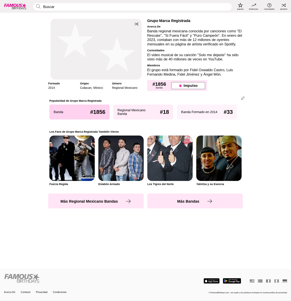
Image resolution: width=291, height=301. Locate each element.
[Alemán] (285, 280)
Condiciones (60, 292)
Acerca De (9, 292)
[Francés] (268, 280)
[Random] (136, 24)
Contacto (25, 292)
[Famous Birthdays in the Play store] (232, 281)
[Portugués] (260, 280)
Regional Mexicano (124, 87)
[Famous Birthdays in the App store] (212, 281)
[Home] (74, 278)
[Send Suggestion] (243, 98)
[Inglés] (252, 280)
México (98, 87)
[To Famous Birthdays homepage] (15, 6)
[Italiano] (276, 280)
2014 (51, 87)
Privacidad (41, 292)
